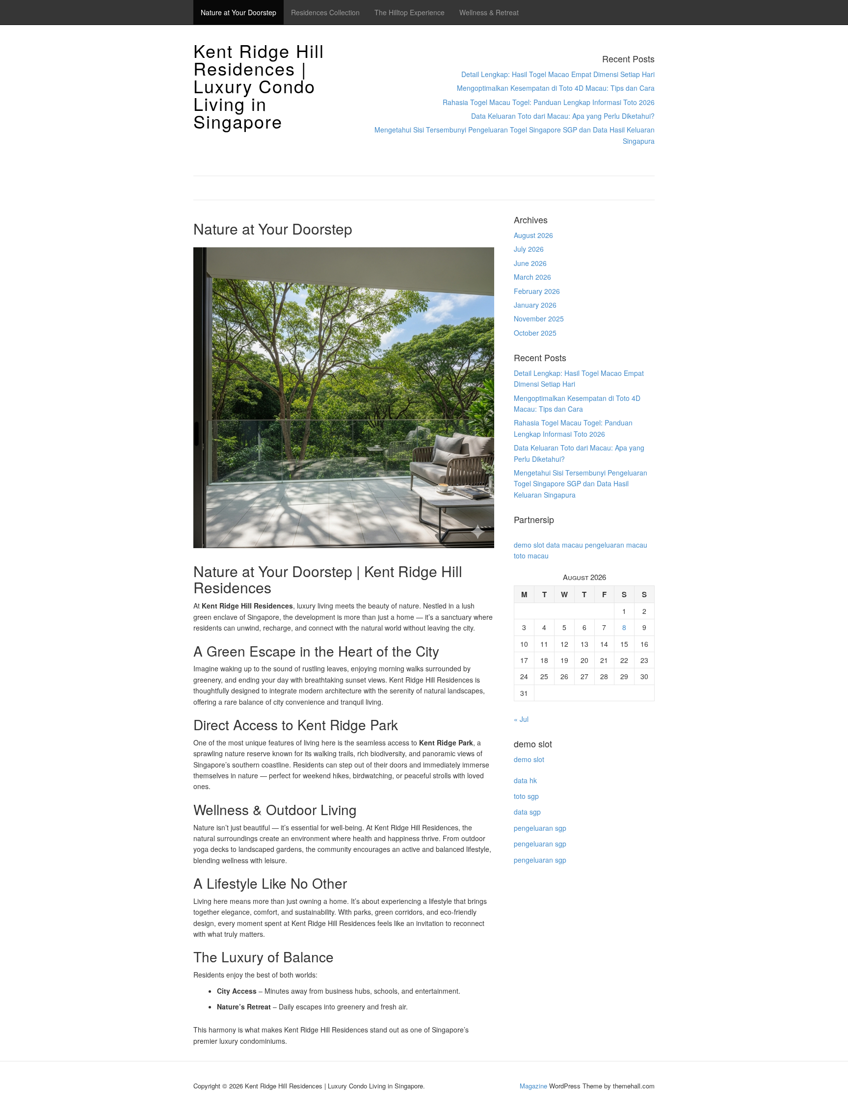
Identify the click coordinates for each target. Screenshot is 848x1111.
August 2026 (533, 235)
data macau (564, 545)
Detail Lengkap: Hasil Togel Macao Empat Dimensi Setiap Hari (558, 74)
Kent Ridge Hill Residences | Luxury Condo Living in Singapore (258, 85)
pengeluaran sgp (540, 828)
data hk (525, 780)
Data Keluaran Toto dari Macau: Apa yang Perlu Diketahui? (563, 116)
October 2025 (535, 333)
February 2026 (537, 291)
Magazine (533, 1085)
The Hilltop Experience (409, 12)
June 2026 (530, 263)
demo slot (529, 545)
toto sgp (526, 796)
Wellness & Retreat (489, 12)
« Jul (521, 719)
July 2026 (529, 249)
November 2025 (539, 318)
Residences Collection (325, 12)
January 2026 (535, 305)
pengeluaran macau (616, 545)
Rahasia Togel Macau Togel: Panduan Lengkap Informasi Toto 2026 (549, 102)
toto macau (531, 555)
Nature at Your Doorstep (238, 12)
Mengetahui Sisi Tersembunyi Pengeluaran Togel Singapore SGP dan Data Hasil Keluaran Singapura (580, 484)
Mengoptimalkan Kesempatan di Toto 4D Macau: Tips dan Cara (556, 88)
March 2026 (532, 277)
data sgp (527, 812)
